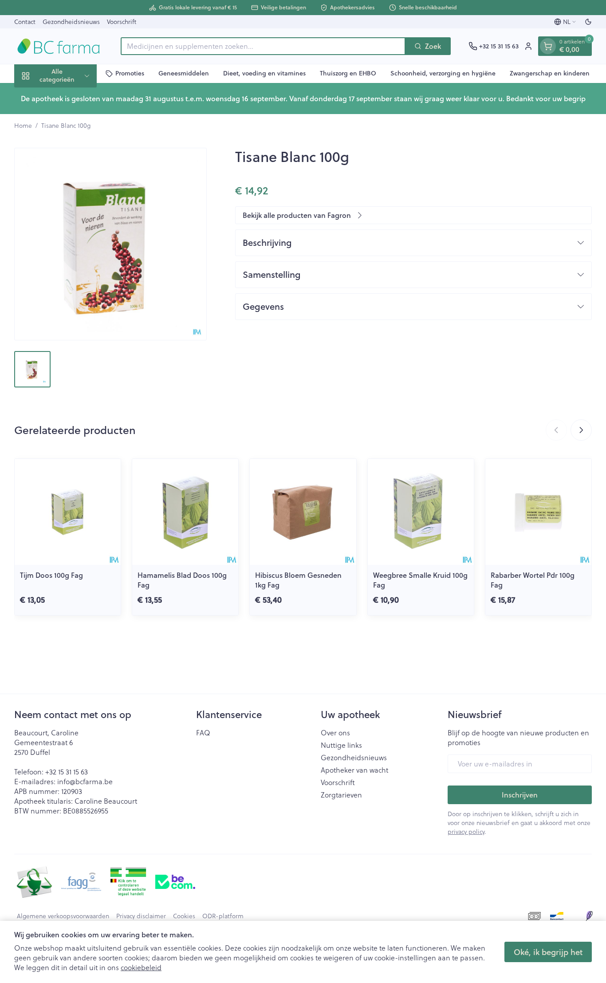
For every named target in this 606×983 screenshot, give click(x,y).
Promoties (129, 73)
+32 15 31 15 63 (66, 771)
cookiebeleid (141, 967)
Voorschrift (121, 21)
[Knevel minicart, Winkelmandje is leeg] (548, 46)
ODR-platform (223, 916)
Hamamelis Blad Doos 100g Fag (182, 580)
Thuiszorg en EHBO (348, 73)
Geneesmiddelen (183, 73)
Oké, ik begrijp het (548, 952)
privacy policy (466, 831)
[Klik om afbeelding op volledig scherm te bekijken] (110, 244)
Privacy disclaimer (141, 916)
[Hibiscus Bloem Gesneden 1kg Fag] (303, 512)
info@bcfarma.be (85, 781)
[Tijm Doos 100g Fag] (68, 512)
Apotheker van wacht (354, 770)
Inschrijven (520, 795)
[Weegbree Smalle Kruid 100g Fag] (421, 512)
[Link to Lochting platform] (589, 916)
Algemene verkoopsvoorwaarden (63, 916)
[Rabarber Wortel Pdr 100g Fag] (538, 512)
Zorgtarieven (341, 795)
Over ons (335, 733)
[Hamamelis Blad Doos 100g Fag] (185, 512)
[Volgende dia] (581, 430)
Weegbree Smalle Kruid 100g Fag (420, 580)
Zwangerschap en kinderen (550, 73)
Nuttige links (341, 745)
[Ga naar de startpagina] (58, 46)
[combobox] (263, 46)
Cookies (184, 916)
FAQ (203, 733)
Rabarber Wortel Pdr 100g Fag (533, 580)
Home (23, 125)
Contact (24, 21)
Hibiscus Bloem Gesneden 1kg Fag (298, 580)
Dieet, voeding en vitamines (264, 73)
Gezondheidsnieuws (71, 21)
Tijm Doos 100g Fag (51, 575)
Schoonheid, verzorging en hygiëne (443, 73)
